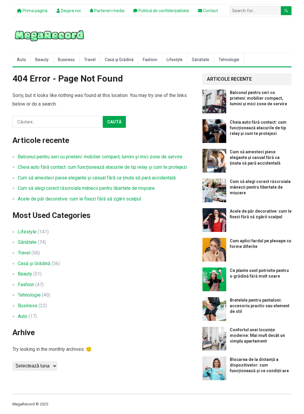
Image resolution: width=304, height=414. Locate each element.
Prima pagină (35, 10)
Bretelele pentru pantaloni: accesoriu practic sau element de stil (259, 306)
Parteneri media (108, 10)
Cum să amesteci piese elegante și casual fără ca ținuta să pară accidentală (97, 178)
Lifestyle (175, 59)
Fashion (150, 59)
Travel (90, 59)
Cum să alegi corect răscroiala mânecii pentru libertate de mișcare (86, 188)
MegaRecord (23, 404)
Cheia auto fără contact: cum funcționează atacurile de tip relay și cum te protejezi (102, 167)
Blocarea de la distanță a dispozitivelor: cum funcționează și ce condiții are (259, 365)
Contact (210, 10)
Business (66, 59)
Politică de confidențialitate (163, 10)
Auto (21, 59)
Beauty (42, 59)
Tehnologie (228, 59)
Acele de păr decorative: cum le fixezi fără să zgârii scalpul (79, 199)
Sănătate (200, 59)
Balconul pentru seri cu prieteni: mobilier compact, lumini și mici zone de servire (100, 157)
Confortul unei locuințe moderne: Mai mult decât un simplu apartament (257, 335)
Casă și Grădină (119, 59)
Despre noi (70, 10)
